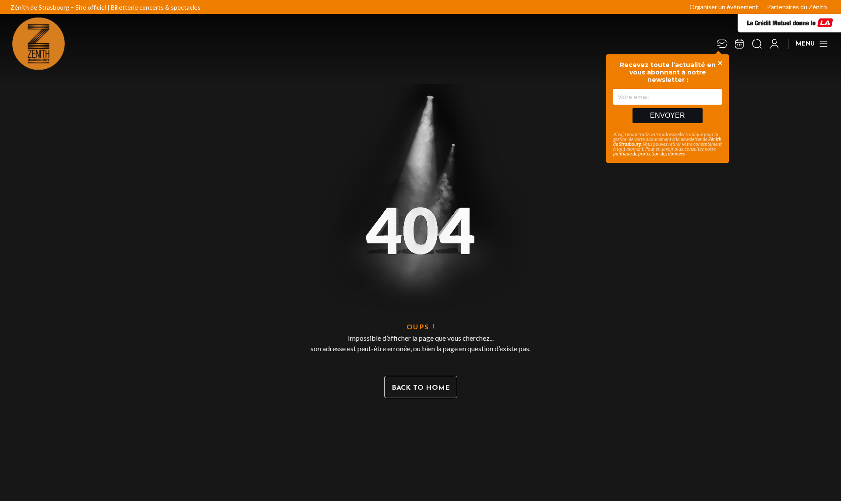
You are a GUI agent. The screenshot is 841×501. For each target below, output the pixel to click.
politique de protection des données (649, 153)
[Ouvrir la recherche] (757, 44)
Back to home (421, 388)
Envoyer (667, 115)
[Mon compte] (774, 44)
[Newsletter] (722, 44)
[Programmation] (739, 44)
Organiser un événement (723, 7)
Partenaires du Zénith (797, 7)
